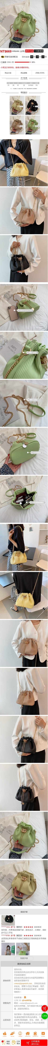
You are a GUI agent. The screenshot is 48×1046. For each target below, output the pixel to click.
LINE (44, 1016)
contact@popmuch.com (23, 983)
